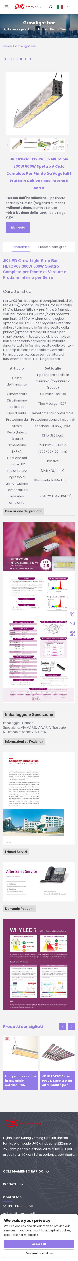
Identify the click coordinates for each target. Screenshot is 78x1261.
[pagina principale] (29, 6)
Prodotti (34, 29)
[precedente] (7, 145)
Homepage (15, 29)
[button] (62, 1026)
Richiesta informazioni (18, 229)
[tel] (72, 614)
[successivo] (67, 145)
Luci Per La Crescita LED (61, 29)
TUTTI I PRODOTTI (17, 59)
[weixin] (72, 633)
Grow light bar (25, 46)
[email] (72, 624)
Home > (8, 46)
